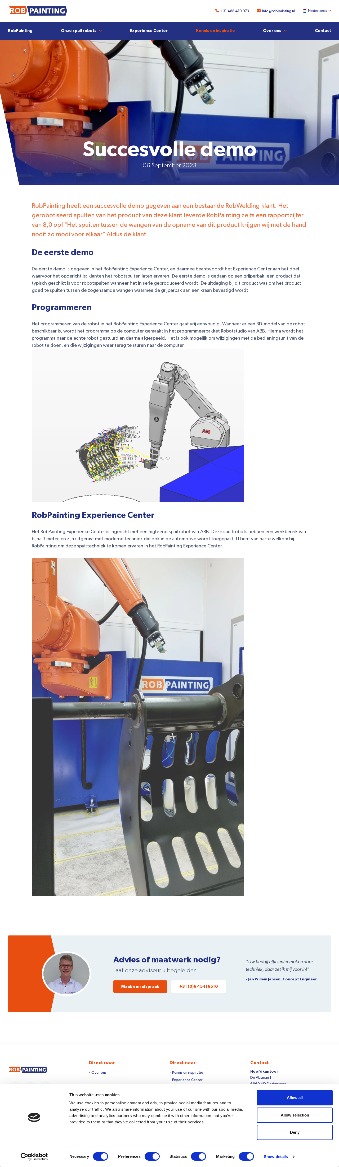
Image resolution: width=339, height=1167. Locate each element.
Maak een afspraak (140, 986)
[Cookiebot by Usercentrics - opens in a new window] (34, 1157)
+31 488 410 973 (235, 11)
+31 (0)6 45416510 (198, 986)
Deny (295, 1132)
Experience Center (149, 31)
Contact (323, 31)
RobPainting (20, 31)
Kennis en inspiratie (215, 31)
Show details (276, 1156)
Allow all (295, 1097)
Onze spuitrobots (78, 31)
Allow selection (295, 1115)
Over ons (272, 31)
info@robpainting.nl (278, 11)
